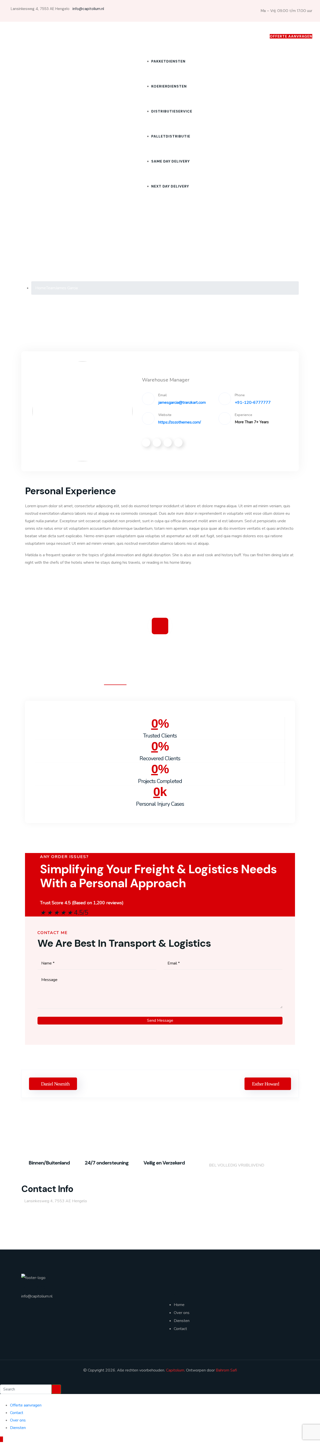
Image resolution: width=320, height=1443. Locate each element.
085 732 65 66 (252, 36)
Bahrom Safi (226, 1370)
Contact (222, 36)
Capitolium (175, 1370)
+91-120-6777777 (253, 402)
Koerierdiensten (169, 86)
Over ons (202, 36)
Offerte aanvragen (26, 1405)
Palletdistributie (170, 136)
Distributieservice (171, 111)
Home (135, 36)
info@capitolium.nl (88, 8)
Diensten (150, 36)
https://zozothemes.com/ (179, 422)
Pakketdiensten (168, 61)
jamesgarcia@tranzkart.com (182, 402)
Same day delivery (170, 161)
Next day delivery (170, 186)
